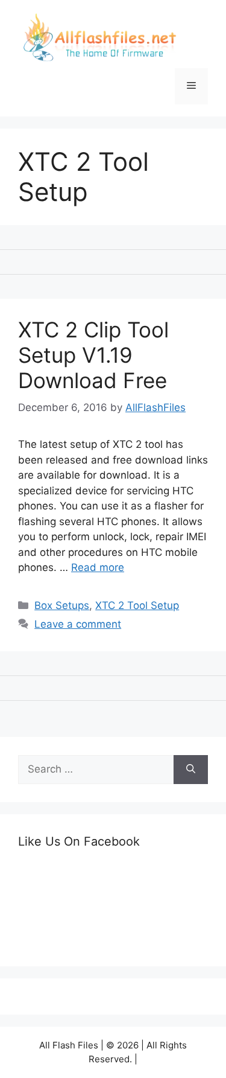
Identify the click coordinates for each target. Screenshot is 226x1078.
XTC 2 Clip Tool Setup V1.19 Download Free (93, 355)
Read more (97, 567)
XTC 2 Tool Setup (137, 605)
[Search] (191, 769)
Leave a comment (77, 624)
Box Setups (61, 605)
